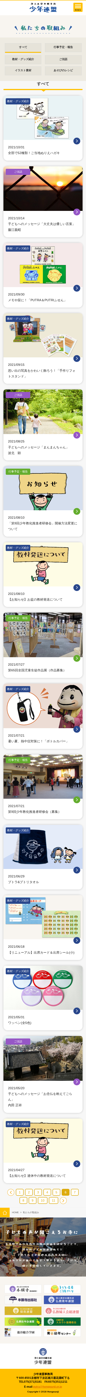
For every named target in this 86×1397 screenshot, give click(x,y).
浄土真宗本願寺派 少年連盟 (43, 8)
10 (42, 1200)
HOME (15, 1212)
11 (53, 1200)
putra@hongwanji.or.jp (47, 1386)
